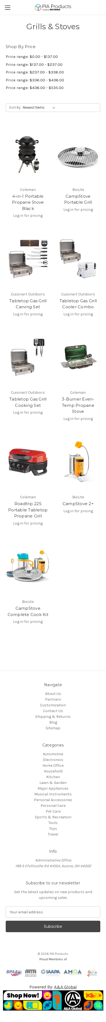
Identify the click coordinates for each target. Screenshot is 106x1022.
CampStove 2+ (78, 503)
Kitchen (53, 777)
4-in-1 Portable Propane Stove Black (28, 202)
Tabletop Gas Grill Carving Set (28, 304)
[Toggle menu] (7, 7)
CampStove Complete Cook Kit (28, 611)
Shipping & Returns (53, 716)
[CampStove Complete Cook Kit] (28, 566)
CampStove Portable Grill (78, 199)
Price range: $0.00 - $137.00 (32, 56)
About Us (53, 693)
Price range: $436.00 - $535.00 (35, 87)
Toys (53, 828)
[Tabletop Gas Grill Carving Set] (28, 259)
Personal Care (53, 805)
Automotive (53, 754)
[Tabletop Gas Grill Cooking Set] (28, 357)
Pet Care (53, 811)
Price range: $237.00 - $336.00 (35, 72)
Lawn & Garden (53, 782)
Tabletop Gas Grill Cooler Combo (78, 304)
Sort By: (15, 107)
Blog (53, 722)
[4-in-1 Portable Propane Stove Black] (28, 154)
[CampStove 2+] (78, 462)
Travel (53, 834)
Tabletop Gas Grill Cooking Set (28, 402)
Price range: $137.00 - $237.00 (34, 64)
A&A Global (65, 987)
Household (53, 771)
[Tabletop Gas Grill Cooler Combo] (78, 259)
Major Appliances (53, 788)
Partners (53, 699)
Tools (53, 822)
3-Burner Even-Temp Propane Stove (78, 405)
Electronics (53, 759)
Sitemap (53, 728)
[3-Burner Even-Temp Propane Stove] (78, 357)
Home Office (53, 765)
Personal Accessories (53, 800)
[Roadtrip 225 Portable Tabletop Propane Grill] (28, 462)
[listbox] (40, 107)
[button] (53, 1000)
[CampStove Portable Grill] (78, 154)
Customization (53, 705)
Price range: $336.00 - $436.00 (35, 80)
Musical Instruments (53, 794)
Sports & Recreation (53, 817)
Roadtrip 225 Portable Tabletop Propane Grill (28, 510)
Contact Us (53, 711)
